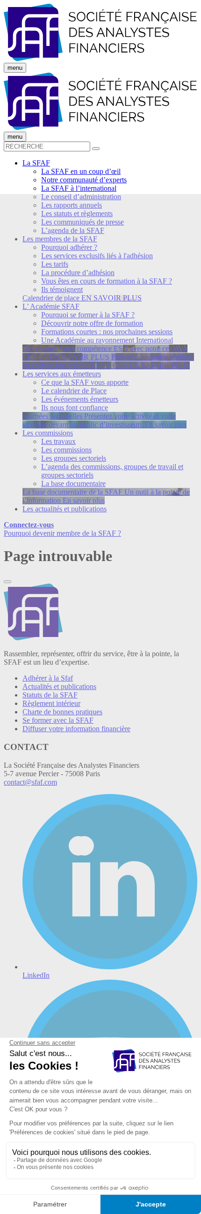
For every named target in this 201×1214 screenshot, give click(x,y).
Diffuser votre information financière (76, 729)
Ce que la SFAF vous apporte (85, 382)
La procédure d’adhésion (78, 273)
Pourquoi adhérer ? (69, 247)
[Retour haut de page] (7, 581)
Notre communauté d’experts (84, 180)
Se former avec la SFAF (57, 720)
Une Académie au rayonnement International (107, 340)
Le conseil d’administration (81, 197)
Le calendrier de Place (74, 391)
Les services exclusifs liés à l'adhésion (97, 256)
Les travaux (58, 441)
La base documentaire (73, 483)
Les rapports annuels (71, 205)
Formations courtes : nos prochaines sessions (106, 332)
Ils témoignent (62, 289)
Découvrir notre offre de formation (92, 323)
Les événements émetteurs (79, 399)
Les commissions (66, 450)
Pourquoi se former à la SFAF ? (88, 315)
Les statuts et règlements (77, 213)
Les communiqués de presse (82, 222)
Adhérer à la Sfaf (47, 678)
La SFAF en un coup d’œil (81, 171)
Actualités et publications (59, 686)
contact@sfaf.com (30, 782)
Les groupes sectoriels (73, 458)
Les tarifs (54, 264)
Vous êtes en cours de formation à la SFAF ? (106, 281)
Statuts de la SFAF (50, 695)
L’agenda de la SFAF (72, 230)
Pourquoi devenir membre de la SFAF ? (62, 533)
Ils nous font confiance (74, 408)
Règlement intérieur (51, 703)
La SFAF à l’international (78, 188)
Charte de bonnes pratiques (62, 712)
